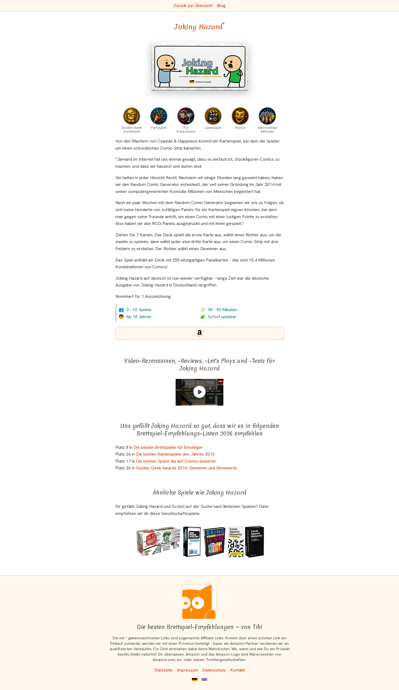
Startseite (163, 670)
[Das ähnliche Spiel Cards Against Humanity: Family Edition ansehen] (235, 541)
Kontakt (237, 670)
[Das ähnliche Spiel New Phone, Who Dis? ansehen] (192, 541)
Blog (221, 5)
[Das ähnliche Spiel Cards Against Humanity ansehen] (254, 541)
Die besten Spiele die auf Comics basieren (176, 461)
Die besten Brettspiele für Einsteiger (168, 447)
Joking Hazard (200, 26)
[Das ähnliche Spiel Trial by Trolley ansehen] (158, 541)
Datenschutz (214, 670)
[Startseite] (199, 601)
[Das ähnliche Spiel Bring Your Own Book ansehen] (214, 541)
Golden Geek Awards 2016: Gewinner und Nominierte (186, 468)
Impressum (187, 670)
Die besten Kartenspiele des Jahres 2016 (175, 454)
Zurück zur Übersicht (193, 5)
